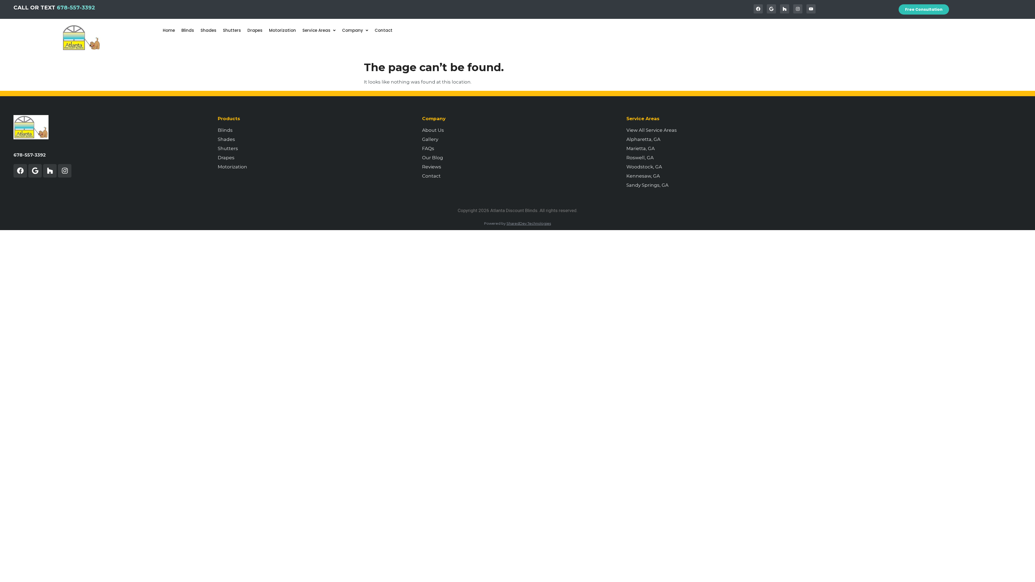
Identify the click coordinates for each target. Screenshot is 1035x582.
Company (352, 30)
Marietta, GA (640, 148)
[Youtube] (811, 8)
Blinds (187, 30)
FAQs (428, 148)
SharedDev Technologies (528, 223)
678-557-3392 (76, 7)
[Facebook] (758, 8)
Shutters (232, 30)
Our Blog (432, 157)
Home (169, 30)
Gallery (430, 139)
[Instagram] (797, 8)
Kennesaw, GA (643, 176)
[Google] (771, 8)
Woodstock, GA (644, 166)
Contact (383, 30)
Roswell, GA (640, 157)
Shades (208, 30)
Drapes (255, 30)
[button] (319, 30)
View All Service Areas (651, 130)
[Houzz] (784, 8)
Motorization (282, 30)
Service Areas (316, 30)
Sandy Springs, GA (647, 185)
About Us (433, 130)
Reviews (431, 166)
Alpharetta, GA (643, 139)
